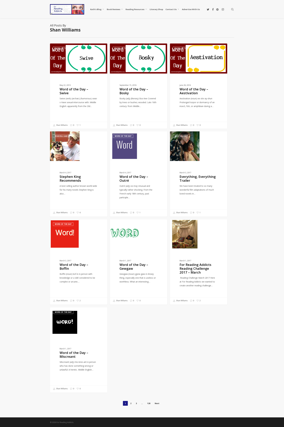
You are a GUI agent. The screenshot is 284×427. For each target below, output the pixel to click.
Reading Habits (62, 136)
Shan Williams (62, 125)
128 (148, 403)
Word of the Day (63, 48)
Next (157, 403)
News (177, 224)
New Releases (181, 136)
